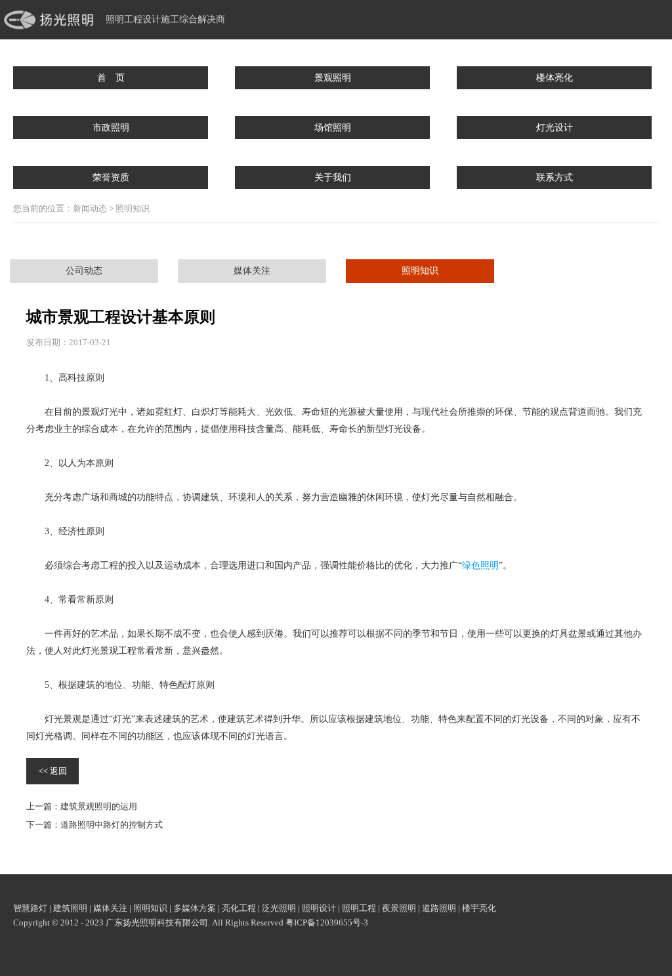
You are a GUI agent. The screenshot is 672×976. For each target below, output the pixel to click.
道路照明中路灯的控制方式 (111, 825)
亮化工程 (239, 908)
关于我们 (332, 177)
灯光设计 (554, 128)
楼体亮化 (554, 78)
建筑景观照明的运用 (98, 806)
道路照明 (439, 908)
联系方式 (554, 177)
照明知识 (420, 271)
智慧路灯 (30, 908)
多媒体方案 (194, 908)
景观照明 (332, 78)
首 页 (111, 78)
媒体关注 (252, 271)
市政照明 (111, 128)
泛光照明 (279, 908)
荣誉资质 (111, 177)
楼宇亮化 (479, 908)
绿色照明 (480, 565)
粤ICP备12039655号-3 (326, 922)
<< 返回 (53, 771)
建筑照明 (70, 908)
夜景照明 (399, 908)
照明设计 (319, 908)
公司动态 (84, 271)
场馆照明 (332, 128)
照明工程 (359, 908)
